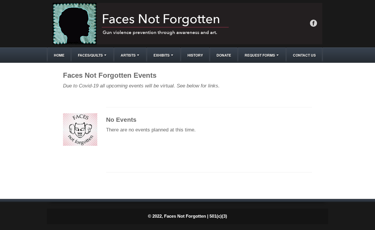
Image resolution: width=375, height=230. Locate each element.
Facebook (313, 23)
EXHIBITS (162, 55)
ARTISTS (128, 55)
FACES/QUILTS (90, 55)
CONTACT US (304, 55)
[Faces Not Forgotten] (187, 23)
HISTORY (195, 55)
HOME (59, 55)
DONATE (224, 55)
